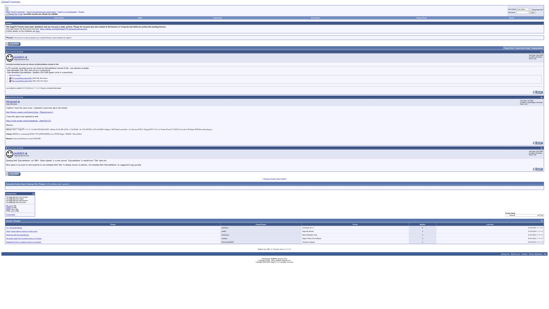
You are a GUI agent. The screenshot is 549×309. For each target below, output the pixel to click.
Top (545, 254)
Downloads (315, 18)
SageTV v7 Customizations (67, 12)
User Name (512, 9)
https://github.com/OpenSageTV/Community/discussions (63, 29)
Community (217, 18)
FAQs (140, 18)
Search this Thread (523, 48)
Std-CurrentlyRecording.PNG (22, 81)
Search (511, 18)
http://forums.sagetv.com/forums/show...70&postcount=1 (29, 112)
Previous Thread (269, 179)
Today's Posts (421, 18)
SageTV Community (18, 12)
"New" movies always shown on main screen (21, 231)
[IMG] (8, 209)
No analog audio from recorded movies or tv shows (24, 238)
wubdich (19, 57)
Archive (524, 254)
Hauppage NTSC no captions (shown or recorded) (23, 242)
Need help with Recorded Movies (17, 235)
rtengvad (11, 101)
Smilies (8, 207)
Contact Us (505, 254)
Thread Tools (509, 48)
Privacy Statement (535, 254)
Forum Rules (59, 18)
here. (38, 31)
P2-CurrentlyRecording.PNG (22, 78)
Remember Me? (537, 10)
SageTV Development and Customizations (41, 12)
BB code (9, 206)
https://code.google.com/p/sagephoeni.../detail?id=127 (28, 121)
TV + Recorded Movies (14, 228)
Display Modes (537, 48)
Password (511, 12)
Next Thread (281, 179)
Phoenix (81, 12)
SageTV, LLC (515, 254)
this (132, 165)
